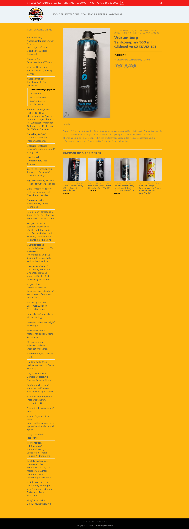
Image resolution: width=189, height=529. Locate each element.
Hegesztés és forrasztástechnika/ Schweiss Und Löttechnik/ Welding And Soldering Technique (40, 291)
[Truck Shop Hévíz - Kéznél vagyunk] (38, 14)
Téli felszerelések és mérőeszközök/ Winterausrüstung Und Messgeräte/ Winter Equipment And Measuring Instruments (39, 469)
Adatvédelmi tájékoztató (94, 522)
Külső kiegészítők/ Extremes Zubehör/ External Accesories (37, 305)
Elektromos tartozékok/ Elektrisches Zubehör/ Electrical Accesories (39, 192)
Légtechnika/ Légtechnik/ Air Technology (40, 316)
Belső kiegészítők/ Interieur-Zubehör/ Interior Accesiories (37, 137)
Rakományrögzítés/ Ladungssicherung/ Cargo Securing (40, 365)
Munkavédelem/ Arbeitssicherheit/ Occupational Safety (37, 345)
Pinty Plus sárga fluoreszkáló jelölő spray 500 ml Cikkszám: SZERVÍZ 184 (150, 189)
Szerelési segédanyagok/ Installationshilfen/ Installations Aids (39, 399)
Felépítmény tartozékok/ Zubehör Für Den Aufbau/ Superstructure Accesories (41, 215)
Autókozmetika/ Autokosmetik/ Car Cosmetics (36, 82)
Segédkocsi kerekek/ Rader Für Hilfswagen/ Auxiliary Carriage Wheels (40, 388)
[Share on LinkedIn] (135, 66)
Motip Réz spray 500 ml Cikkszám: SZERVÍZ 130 (99, 187)
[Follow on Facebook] (122, 3)
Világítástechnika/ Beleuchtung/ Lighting (39, 502)
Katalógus (72, 14)
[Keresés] (161, 3)
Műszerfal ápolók (37, 97)
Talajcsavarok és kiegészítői (35, 436)
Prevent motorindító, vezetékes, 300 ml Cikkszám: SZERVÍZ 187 (125, 188)
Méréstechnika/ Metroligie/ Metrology (41, 324)
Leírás (67, 125)
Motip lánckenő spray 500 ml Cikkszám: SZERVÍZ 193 (73, 188)
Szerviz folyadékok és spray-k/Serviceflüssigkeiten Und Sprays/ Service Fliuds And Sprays (40, 423)
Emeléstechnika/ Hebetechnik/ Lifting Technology (37, 203)
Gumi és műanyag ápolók (42, 90)
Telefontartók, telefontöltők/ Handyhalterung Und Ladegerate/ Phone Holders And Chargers (38, 449)
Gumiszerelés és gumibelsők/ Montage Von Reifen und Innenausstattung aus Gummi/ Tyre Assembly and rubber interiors (40, 253)
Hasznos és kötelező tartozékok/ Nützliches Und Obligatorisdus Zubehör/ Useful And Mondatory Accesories (39, 273)
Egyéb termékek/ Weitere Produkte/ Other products (41, 182)
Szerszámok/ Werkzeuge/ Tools (40, 410)
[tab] (67, 125)
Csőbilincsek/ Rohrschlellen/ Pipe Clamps (37, 160)
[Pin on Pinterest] (130, 66)
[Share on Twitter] (121, 66)
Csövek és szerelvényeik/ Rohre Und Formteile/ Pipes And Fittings (39, 172)
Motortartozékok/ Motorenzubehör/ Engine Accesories (40, 333)
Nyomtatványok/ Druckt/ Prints (40, 355)
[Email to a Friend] (126, 66)
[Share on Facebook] (117, 66)
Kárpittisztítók (36, 93)
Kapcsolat (116, 14)
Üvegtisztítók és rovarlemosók (36, 102)
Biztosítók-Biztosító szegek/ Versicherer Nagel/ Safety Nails (41, 149)
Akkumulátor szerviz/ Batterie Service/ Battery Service (39, 70)
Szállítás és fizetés (94, 14)
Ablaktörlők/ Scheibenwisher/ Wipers (39, 61)
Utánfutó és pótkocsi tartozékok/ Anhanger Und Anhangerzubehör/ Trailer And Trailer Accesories (39, 489)
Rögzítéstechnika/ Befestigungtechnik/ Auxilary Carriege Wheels (40, 376)
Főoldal (58, 14)
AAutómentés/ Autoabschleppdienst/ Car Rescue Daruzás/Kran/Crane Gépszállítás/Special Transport (40, 45)
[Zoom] (66, 114)
